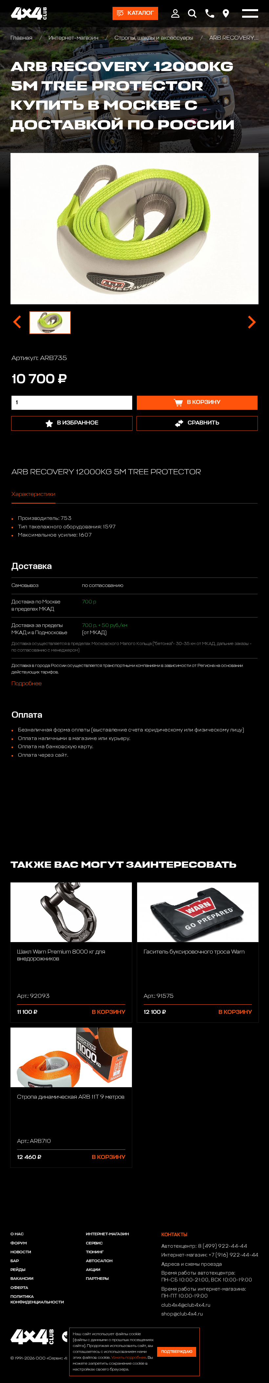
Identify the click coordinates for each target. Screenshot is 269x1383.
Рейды (17, 1270)
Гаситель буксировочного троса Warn (194, 952)
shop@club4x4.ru (182, 1314)
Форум (18, 1243)
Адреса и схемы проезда (191, 1264)
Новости (20, 1252)
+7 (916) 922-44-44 (234, 1255)
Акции (93, 1270)
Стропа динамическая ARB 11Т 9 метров (70, 1097)
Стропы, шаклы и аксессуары (154, 38)
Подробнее (26, 684)
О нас (17, 1234)
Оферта (19, 1288)
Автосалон (99, 1261)
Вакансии (21, 1279)
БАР (14, 1261)
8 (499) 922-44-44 (222, 1246)
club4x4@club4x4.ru (186, 1305)
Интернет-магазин (73, 38)
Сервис (94, 1243)
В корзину (108, 1012)
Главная (22, 38)
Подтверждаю (176, 1352)
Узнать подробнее (128, 1358)
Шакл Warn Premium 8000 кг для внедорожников (61, 955)
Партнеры (97, 1279)
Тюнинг (95, 1252)
